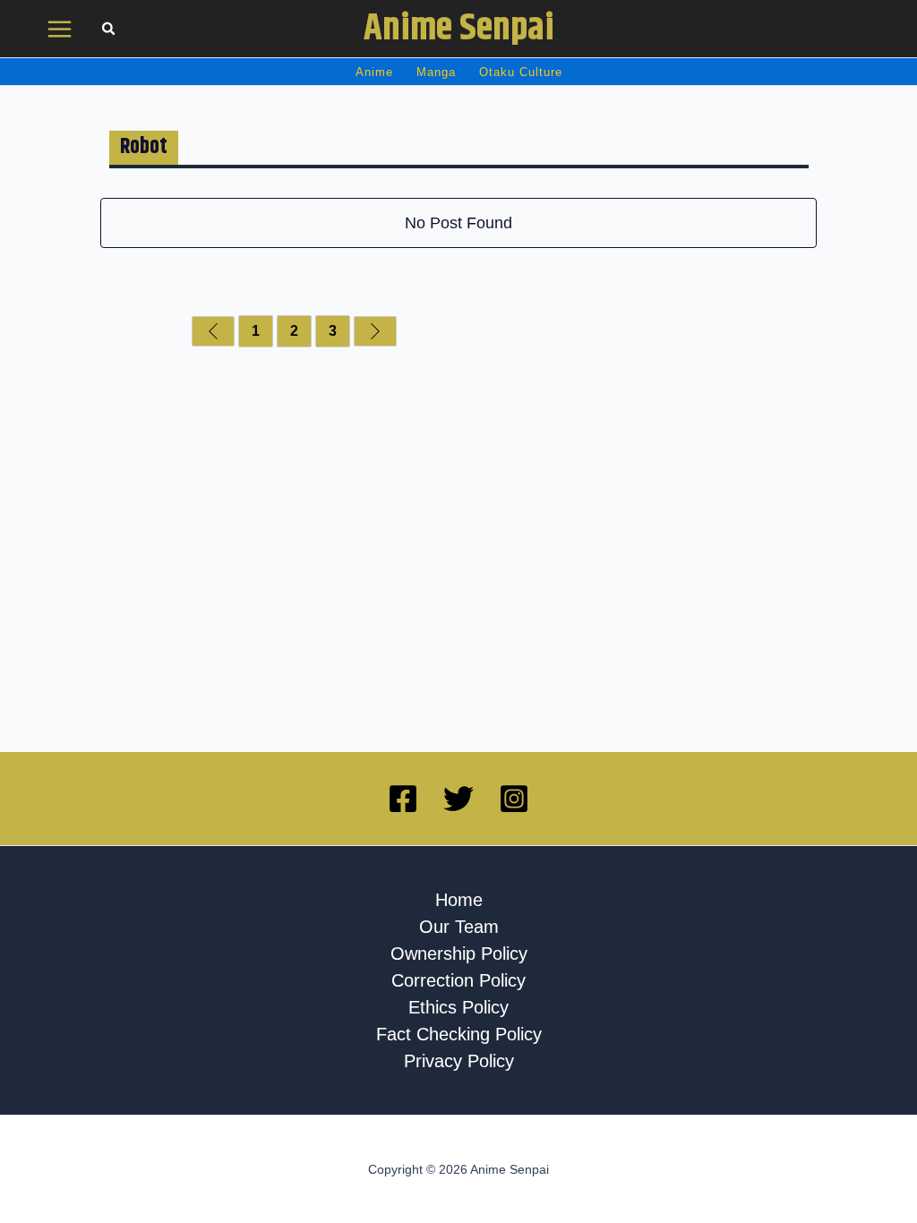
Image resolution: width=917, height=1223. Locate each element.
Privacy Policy (459, 1061)
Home (459, 900)
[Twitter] (458, 798)
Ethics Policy (458, 1007)
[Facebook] (403, 798)
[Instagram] (514, 798)
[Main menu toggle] (60, 29)
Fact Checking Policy (459, 1034)
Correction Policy (458, 980)
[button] (109, 30)
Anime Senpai (459, 28)
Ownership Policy (458, 953)
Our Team (459, 926)
